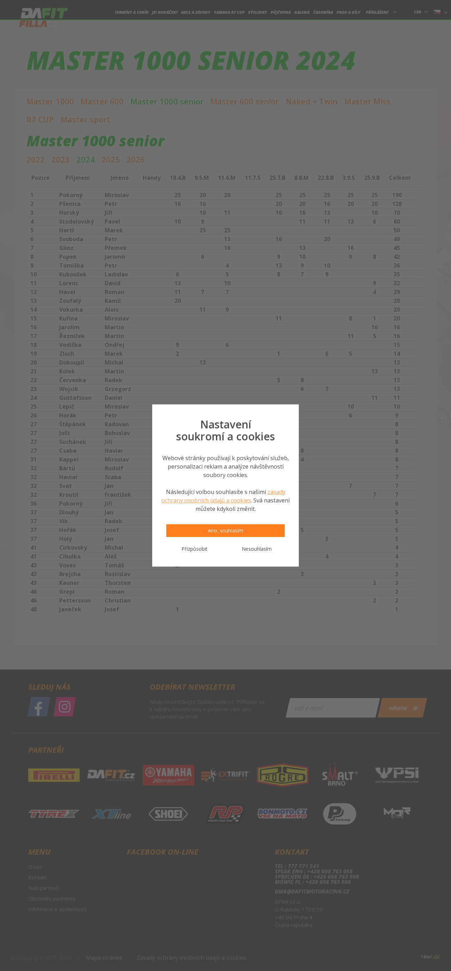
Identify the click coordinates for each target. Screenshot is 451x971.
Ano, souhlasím (225, 530)
